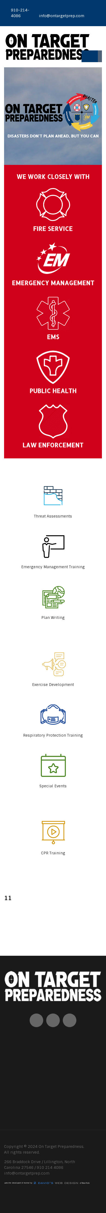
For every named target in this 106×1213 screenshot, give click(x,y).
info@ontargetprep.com (26, 1173)
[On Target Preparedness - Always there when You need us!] (47, 46)
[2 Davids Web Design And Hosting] (47, 1182)
